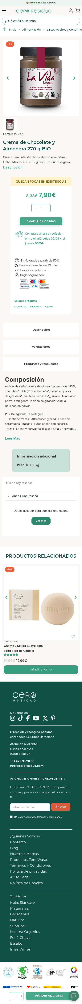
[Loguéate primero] (74, 569)
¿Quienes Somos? (25, 836)
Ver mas (41, 521)
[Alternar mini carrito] (76, 10)
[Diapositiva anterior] (8, 78)
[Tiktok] (20, 718)
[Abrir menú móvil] (4, 10)
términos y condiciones (49, 816)
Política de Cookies (26, 883)
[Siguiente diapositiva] (74, 78)
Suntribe (17, 926)
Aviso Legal (20, 877)
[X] (45, 718)
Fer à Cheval (20, 938)
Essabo (16, 943)
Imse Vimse (20, 949)
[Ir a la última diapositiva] (6, 597)
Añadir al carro (41, 669)
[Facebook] (28, 718)
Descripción (13, 167)
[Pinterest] (53, 718)
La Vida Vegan (13, 133)
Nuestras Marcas (24, 854)
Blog (14, 848)
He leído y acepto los (38, 816)
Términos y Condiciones (30, 865)
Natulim (17, 920)
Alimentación (31, 29)
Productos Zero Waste (29, 860)
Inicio (12, 29)
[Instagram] (12, 718)
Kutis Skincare (22, 902)
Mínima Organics (25, 932)
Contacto (18, 842)
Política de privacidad (28, 871)
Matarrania (19, 908)
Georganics (20, 914)
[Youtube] (36, 718)
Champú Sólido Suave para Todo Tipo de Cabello (23, 648)
